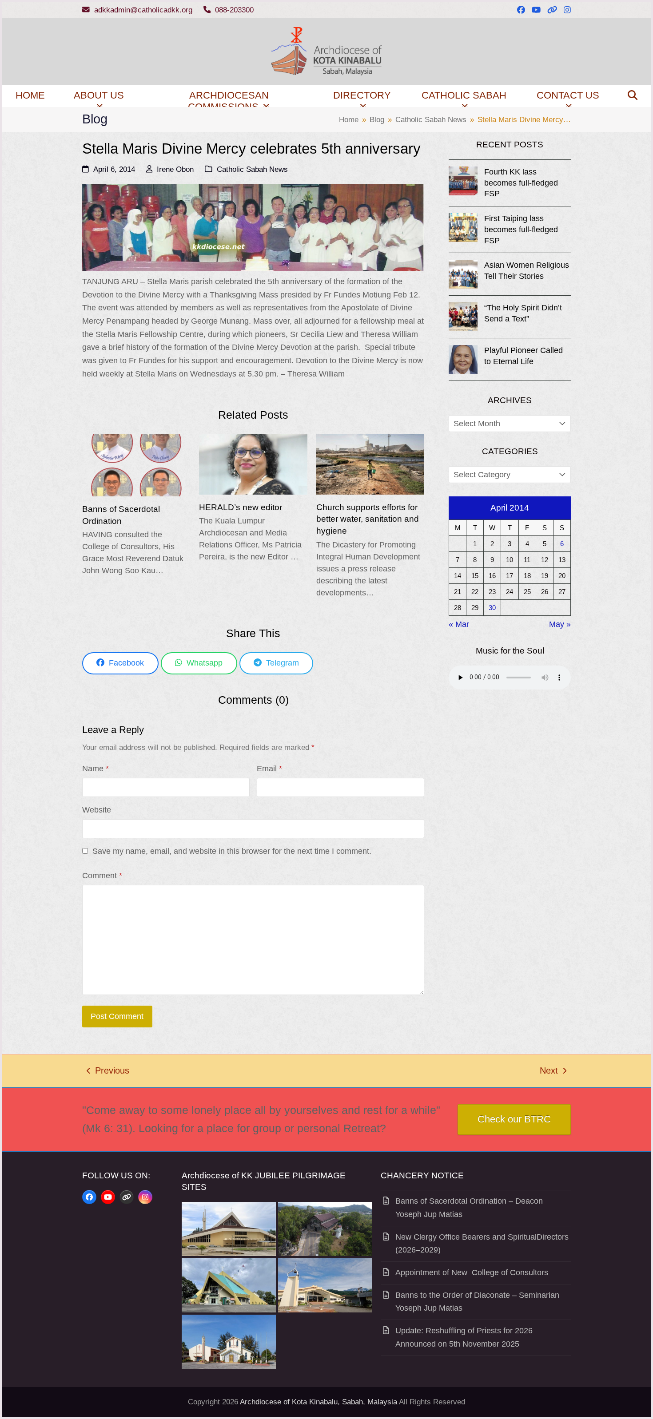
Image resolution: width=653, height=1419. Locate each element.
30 (492, 607)
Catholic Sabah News (252, 169)
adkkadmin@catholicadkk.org (143, 10)
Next (549, 1072)
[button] (632, 96)
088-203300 (234, 10)
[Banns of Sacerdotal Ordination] (136, 464)
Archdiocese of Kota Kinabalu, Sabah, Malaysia (318, 1402)
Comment (102, 875)
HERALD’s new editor (240, 507)
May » (560, 624)
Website (96, 809)
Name (95, 768)
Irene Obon (175, 169)
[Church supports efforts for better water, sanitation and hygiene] (370, 463)
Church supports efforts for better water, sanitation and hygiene (367, 518)
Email (269, 768)
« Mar (459, 624)
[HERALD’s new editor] (253, 463)
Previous (108, 1072)
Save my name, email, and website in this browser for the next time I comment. (231, 851)
